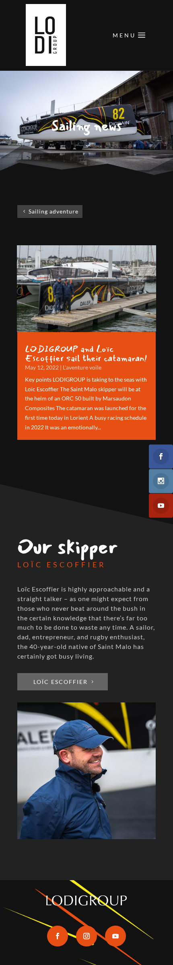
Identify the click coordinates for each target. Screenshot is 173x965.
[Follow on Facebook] (57, 936)
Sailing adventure (53, 211)
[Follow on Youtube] (115, 936)
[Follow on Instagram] (86, 936)
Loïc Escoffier (60, 681)
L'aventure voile (82, 367)
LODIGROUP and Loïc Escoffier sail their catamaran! (86, 353)
